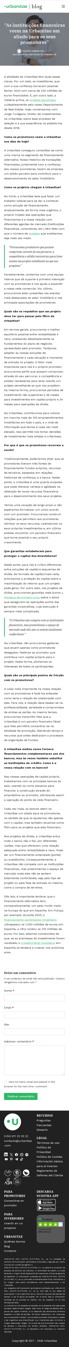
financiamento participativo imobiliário (30, 919)
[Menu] (63, 6)
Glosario (42, 1129)
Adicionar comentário (19, 1041)
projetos (34, 233)
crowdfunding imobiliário (38, 943)
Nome (9, 990)
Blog (7, 1246)
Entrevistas (20, 54)
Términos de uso (48, 1142)
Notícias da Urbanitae (42, 54)
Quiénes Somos (14, 1241)
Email (9, 1007)
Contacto (10, 1251)
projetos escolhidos (43, 100)
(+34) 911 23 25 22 (16, 1136)
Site (6, 1024)
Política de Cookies (49, 1156)
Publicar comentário (21, 1096)
